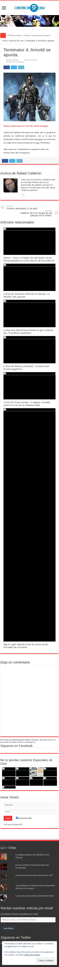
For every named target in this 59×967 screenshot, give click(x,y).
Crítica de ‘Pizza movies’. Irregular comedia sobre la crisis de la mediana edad (26, 404)
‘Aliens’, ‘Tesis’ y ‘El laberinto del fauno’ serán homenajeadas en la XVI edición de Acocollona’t (28, 259)
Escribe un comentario (15, 62)
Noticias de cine (16, 41)
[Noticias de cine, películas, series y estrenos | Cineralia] (30, 7)
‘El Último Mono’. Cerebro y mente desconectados (28, 35)
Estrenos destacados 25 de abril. (22, 207)
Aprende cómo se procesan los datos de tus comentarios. (28, 741)
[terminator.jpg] (29, 97)
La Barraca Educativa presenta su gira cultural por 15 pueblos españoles (28, 331)
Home (5, 41)
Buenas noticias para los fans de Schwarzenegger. (26, 126)
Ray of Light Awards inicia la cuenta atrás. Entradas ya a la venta (25, 646)
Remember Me (25, 818)
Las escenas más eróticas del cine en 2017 (34, 875)
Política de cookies (32, 955)
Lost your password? (13, 824)
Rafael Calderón (12, 60)
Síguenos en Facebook (16, 745)
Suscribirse (9, 928)
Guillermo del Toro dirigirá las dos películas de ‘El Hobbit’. (36, 213)
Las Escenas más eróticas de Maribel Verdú (34, 896)
